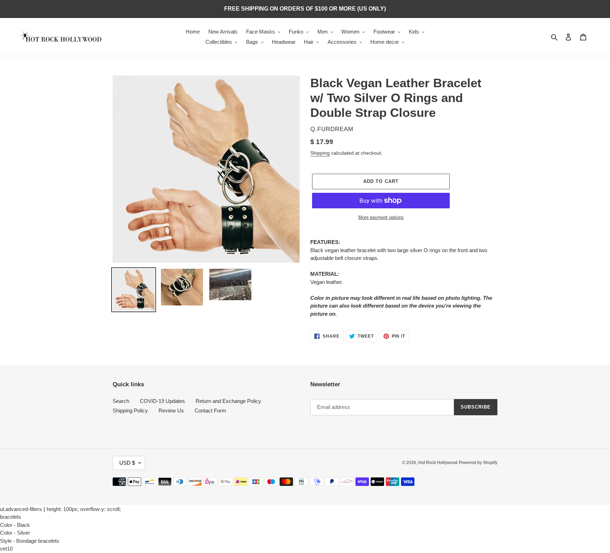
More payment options (381, 217)
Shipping (320, 153)
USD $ (127, 463)
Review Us (171, 411)
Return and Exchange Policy (228, 401)
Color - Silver (15, 533)
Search (121, 401)
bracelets (10, 517)
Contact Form (210, 411)
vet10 (6, 549)
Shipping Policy (130, 411)
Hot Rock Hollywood (438, 462)
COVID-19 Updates (162, 401)
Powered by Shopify (478, 462)
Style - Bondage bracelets (29, 541)
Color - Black (15, 525)
